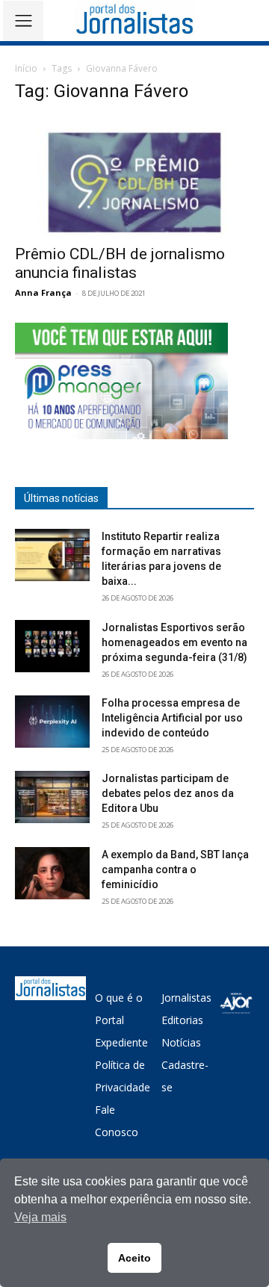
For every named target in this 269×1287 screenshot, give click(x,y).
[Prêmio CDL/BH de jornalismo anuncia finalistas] (134, 176)
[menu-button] (23, 21)
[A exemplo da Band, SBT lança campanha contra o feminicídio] (52, 873)
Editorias (182, 1020)
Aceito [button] (134, 1258)
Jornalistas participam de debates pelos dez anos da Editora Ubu (168, 793)
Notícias (181, 1042)
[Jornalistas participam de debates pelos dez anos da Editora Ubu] (52, 797)
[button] (247, 20)
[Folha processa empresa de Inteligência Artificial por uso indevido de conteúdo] (52, 721)
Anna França (43, 292)
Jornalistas (186, 997)
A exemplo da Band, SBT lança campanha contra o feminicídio (175, 869)
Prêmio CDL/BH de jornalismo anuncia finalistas (120, 263)
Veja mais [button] (40, 1217)
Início (26, 68)
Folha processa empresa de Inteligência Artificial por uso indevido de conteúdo (172, 718)
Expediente (121, 1042)
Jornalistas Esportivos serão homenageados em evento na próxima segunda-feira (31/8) (174, 642)
